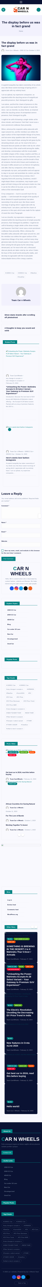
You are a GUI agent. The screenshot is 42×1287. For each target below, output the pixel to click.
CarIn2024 (20, 693)
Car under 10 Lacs (13, 629)
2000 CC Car (24, 50)
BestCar (34, 273)
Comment (5, 506)
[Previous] (19, 834)
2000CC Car (23, 273)
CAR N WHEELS (21, 571)
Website (4, 541)
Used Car (10, 644)
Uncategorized (12, 639)
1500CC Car (10, 273)
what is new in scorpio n (15, 728)
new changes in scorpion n (15, 380)
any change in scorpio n (14, 378)
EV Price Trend (29, 701)
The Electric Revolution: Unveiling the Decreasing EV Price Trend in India (20, 1013)
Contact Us (7, 1152)
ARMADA (31, 689)
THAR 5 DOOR (12, 725)
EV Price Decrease (13, 701)
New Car (10, 634)
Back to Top (22, 1283)
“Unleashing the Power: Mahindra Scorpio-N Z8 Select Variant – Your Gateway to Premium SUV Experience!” (20, 979)
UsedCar (21, 277)
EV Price (20, 697)
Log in (9, 900)
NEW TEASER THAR (14, 713)
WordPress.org (12, 914)
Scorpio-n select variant (15, 721)
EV (30, 693)
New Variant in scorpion (15, 717)
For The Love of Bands (15, 816)
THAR (30, 721)
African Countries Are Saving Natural (20, 804)
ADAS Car (10, 619)
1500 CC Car (11, 610)
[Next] (22, 834)
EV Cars (10, 697)
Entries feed (11, 905)
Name (3, 522)
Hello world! (13, 1106)
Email (3, 532)
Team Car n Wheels (12, 50)
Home (21, 31)
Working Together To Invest (17, 825)
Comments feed (12, 909)
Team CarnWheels (16, 375)
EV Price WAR (12, 705)
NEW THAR (30, 713)
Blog (9, 624)
